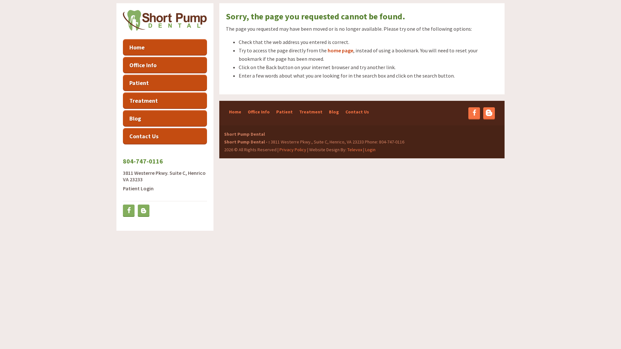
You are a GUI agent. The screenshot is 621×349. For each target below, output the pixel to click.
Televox (354, 150)
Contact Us (357, 112)
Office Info (259, 112)
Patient (284, 112)
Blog (334, 112)
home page (340, 50)
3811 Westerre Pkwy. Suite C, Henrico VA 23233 (164, 176)
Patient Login (138, 188)
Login (370, 150)
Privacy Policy (292, 150)
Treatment (310, 112)
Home (235, 112)
